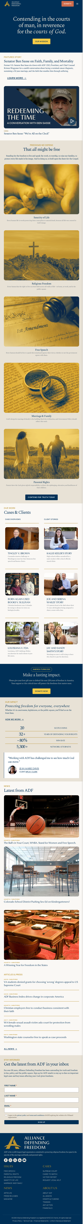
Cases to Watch (50, 1174)
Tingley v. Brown (19, 553)
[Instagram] (10, 1160)
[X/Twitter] (15, 1160)
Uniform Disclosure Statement (60, 1221)
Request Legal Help (52, 1180)
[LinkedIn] (20, 1160)
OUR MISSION (41, 41)
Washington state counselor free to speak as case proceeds (35, 1037)
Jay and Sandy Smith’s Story (56, 650)
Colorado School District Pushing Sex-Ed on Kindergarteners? (37, 901)
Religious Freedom (41, 284)
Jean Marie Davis (29, 768)
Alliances (47, 1196)
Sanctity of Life (41, 217)
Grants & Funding (51, 1199)
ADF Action (48, 1205)
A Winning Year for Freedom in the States (26, 965)
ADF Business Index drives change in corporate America (34, 996)
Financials (47, 1208)
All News (10, 1049)
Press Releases (11, 1196)
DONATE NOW (41, 691)
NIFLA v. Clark (31, 772)
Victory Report (50, 1177)
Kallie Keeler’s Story (59, 553)
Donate (67, 3)
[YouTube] (24, 1160)
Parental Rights (42, 482)
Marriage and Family (13, 1183)
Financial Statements (41, 1221)
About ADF (47, 1193)
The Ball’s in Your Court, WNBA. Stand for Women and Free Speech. (40, 842)
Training (46, 1202)
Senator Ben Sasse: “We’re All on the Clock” (26, 134)
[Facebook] (6, 1160)
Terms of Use (27, 1221)
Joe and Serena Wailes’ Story (56, 601)
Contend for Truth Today (41, 497)
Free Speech (41, 350)
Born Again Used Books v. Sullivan (19, 601)
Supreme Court (50, 1171)
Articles (8, 1193)
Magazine (8, 1199)
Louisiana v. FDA (18, 648)
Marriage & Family (41, 416)
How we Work (14, 719)
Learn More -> (16, 77)
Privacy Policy (17, 1221)
